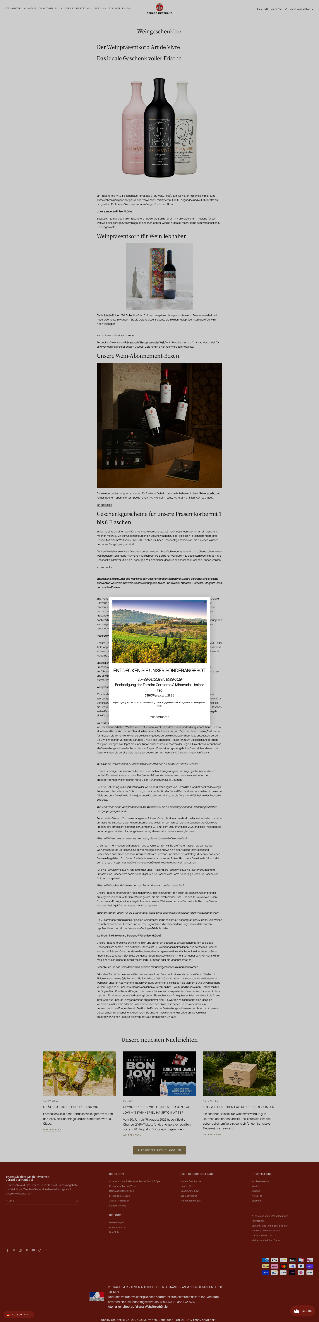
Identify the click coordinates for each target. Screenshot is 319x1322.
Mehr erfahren (159, 717)
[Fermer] (204, 602)
